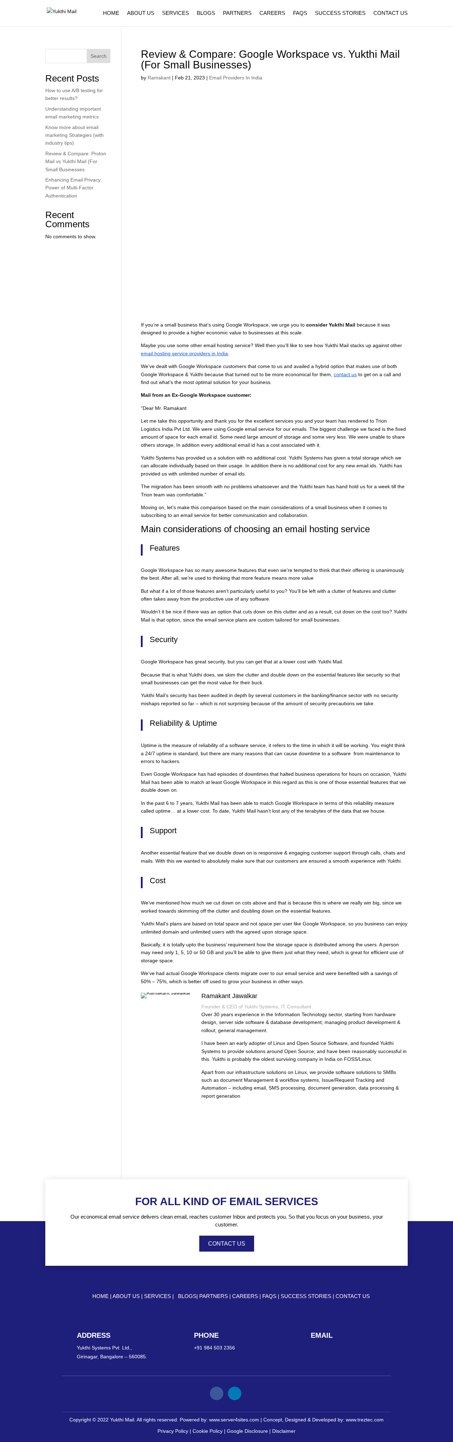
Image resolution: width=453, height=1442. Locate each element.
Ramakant (159, 77)
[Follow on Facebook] (216, 1393)
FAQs (300, 13)
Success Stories (340, 13)
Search (99, 56)
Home (111, 13)
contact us (345, 374)
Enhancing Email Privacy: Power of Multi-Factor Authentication (73, 188)
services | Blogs (170, 1296)
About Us (140, 13)
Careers (272, 13)
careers (245, 1296)
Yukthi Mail (122, 1419)
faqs (270, 1296)
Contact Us (390, 13)
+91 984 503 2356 (214, 1348)
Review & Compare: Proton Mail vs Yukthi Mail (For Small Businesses (75, 161)
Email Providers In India (235, 77)
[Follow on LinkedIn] (234, 1393)
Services (175, 13)
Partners (237, 13)
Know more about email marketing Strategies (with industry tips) (74, 135)
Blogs (206, 13)
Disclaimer (284, 1431)
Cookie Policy (208, 1431)
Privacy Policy (172, 1431)
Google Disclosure (247, 1431)
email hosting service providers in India (184, 353)
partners (214, 1296)
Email (322, 1335)
